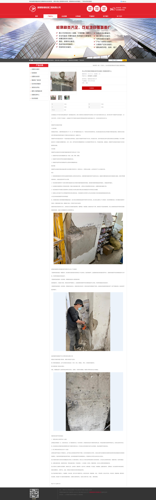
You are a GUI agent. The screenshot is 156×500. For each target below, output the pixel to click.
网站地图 (81, 494)
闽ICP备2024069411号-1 (84, 492)
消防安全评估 (35, 87)
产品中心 (50, 16)
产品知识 (91, 16)
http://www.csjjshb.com (55, 483)
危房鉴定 (34, 73)
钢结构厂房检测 (36, 80)
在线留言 (91, 88)
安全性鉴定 (35, 98)
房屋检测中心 (35, 94)
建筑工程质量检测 (37, 91)
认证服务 (95, 76)
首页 (36, 16)
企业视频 (64, 16)
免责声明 (71, 494)
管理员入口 (76, 494)
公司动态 (78, 16)
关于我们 (105, 16)
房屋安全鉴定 (35, 69)
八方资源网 (66, 494)
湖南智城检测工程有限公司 (95, 492)
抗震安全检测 (35, 76)
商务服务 (90, 76)
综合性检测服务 (36, 83)
